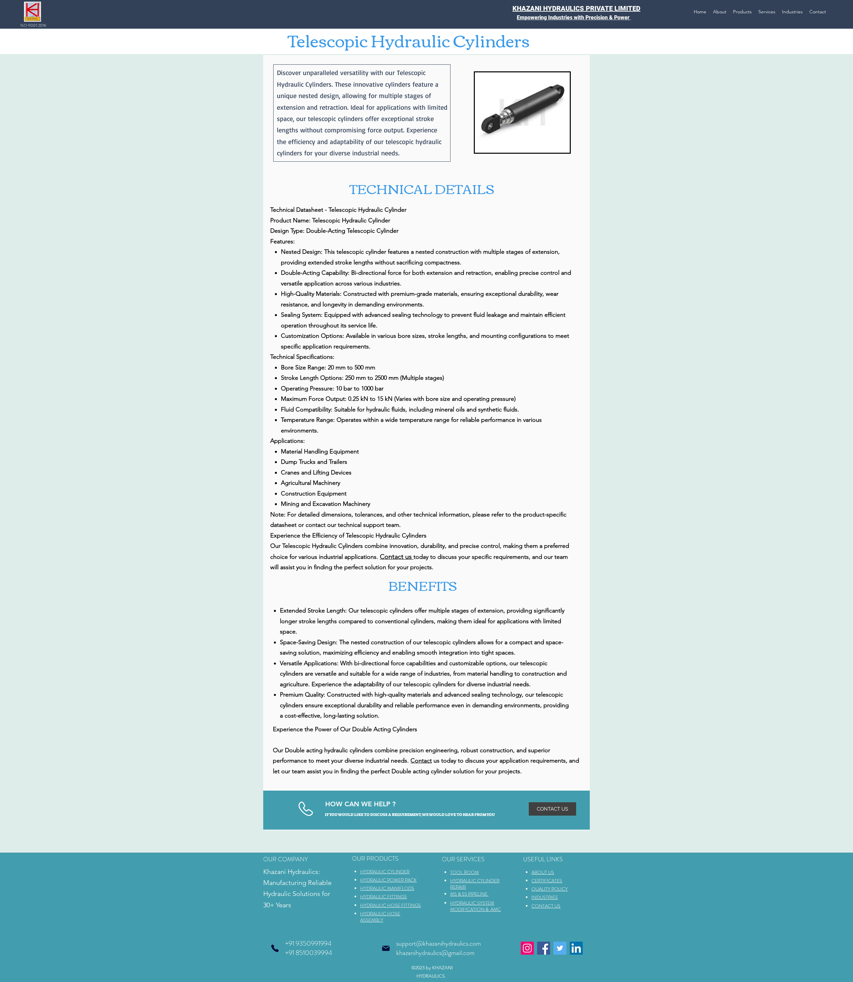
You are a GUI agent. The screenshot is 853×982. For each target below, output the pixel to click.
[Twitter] (559, 948)
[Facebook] (543, 948)
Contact (421, 760)
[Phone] (275, 948)
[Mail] (386, 948)
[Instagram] (527, 948)
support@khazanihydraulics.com (438, 943)
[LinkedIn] (576, 948)
